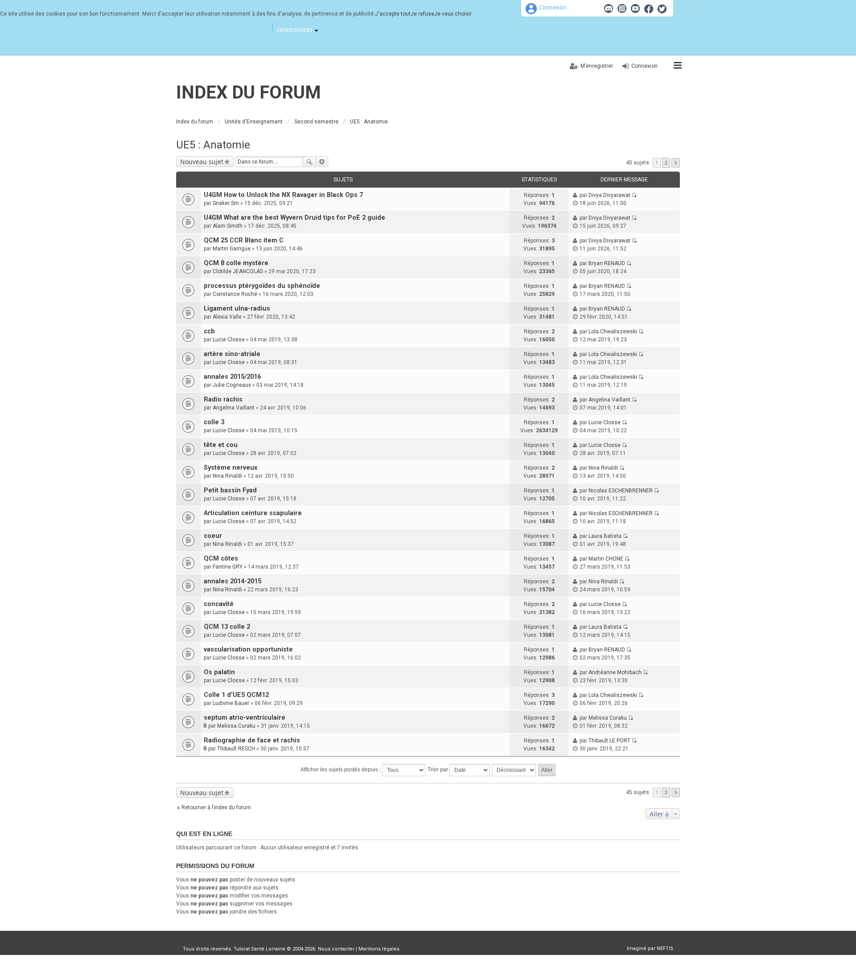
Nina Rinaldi (227, 476)
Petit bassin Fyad (230, 490)
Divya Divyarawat (609, 195)
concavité (219, 604)
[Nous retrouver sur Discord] (608, 8)
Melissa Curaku (236, 726)
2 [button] (666, 163)
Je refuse (422, 14)
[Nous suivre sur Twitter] (662, 8)
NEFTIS (665, 948)
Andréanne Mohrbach (615, 672)
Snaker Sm (226, 203)
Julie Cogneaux (232, 385)
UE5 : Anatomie (213, 145)
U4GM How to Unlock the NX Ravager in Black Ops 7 (283, 195)
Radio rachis (223, 399)
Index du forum (248, 92)
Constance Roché (235, 294)
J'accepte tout (393, 14)
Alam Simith (228, 226)
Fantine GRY (228, 567)
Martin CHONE (605, 559)
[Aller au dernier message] (634, 195)
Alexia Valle (227, 317)
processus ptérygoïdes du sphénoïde (262, 286)
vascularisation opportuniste (248, 649)
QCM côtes (221, 558)
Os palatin (219, 672)
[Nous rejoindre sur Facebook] (648, 8)
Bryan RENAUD (606, 263)
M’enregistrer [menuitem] (596, 66)
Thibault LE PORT (609, 740)
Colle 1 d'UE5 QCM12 (236, 695)
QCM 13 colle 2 (227, 627)
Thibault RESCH (236, 749)
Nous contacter (336, 949)
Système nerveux (230, 467)
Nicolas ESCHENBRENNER (620, 491)
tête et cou (221, 445)
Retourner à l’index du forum (216, 807)
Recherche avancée (322, 161)
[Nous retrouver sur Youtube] (635, 8)
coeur (213, 536)
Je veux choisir (453, 14)
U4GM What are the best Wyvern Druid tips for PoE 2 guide (294, 217)
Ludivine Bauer (231, 703)
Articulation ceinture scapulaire (253, 513)
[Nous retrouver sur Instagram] (622, 8)
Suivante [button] (675, 163)
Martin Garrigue (232, 249)
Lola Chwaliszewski (612, 331)
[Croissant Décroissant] (514, 770)
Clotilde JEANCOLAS (238, 271)
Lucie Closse (229, 339)
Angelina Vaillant (234, 408)
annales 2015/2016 (232, 377)
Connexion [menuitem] (644, 66)
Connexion (552, 7)
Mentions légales (378, 949)
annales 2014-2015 (232, 581)
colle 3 (214, 422)
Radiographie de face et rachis (252, 740)
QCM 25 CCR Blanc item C (244, 240)
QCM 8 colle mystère (236, 263)
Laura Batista (604, 536)
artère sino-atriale (232, 354)
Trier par (438, 769)
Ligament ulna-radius (237, 308)
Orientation (294, 30)
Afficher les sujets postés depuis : (341, 769)
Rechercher (309, 161)
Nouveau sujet (201, 161)
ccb (209, 331)
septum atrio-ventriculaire (244, 717)
